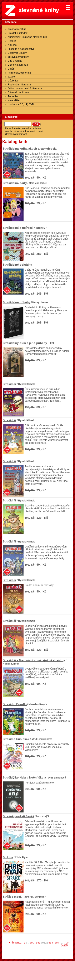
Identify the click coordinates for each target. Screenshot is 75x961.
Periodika (13, 96)
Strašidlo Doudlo (15, 704)
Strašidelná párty (15, 183)
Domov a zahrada (18, 64)
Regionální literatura (19, 84)
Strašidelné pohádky (17, 264)
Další (64, 945)
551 (38, 942)
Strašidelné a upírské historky (24, 227)
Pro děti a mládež (18, 33)
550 (32, 942)
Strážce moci (12, 896)
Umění (11, 68)
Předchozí (16, 942)
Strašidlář (9, 384)
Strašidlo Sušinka (15, 739)
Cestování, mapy (17, 52)
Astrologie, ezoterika (19, 72)
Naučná (12, 45)
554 (57, 942)
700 (66, 942)
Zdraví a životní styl (18, 56)
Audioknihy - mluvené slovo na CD (27, 37)
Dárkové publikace (18, 92)
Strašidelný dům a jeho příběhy (25, 343)
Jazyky (11, 76)
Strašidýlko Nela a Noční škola (24, 777)
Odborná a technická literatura (25, 88)
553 (51, 942)
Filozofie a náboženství (21, 48)
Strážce (8, 857)
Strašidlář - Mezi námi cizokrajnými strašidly (34, 660)
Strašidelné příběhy (16, 302)
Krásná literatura (17, 29)
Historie (12, 41)
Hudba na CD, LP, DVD (21, 104)
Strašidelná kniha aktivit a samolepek (29, 148)
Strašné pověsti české (18, 816)
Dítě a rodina (15, 60)
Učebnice (13, 80)
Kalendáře (14, 100)
